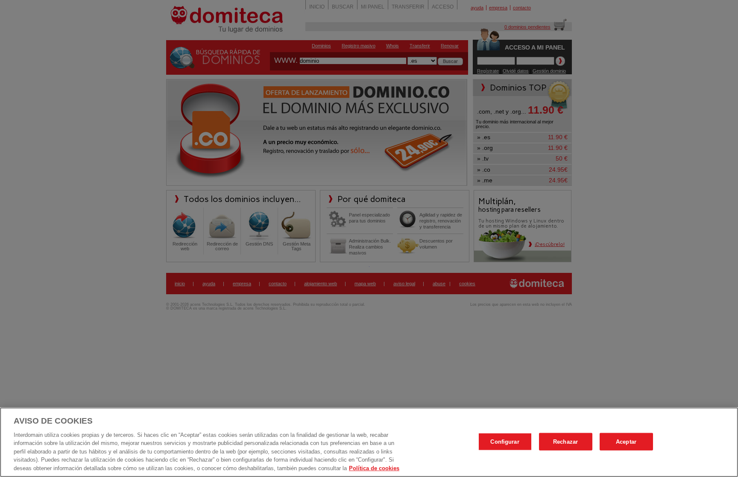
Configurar (504, 441)
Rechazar (565, 441)
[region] (369, 442)
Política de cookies (374, 468)
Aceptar (626, 441)
